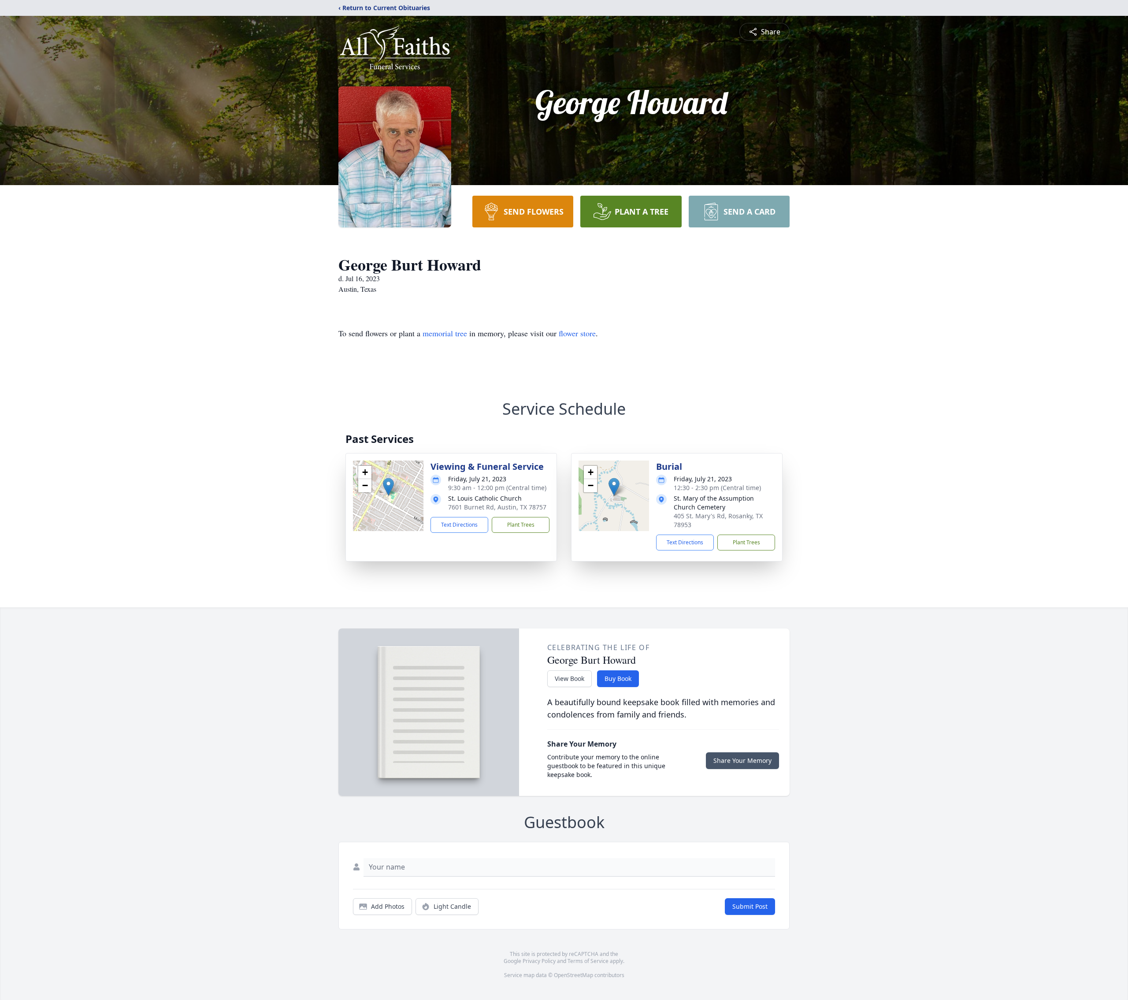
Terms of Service (588, 961)
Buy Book (618, 678)
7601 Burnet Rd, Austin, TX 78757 (497, 507)
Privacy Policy (539, 961)
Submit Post (750, 906)
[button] (388, 487)
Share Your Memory (742, 760)
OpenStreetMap (573, 975)
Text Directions (459, 524)
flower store (577, 333)
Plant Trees (520, 524)
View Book (569, 678)
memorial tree (445, 333)
